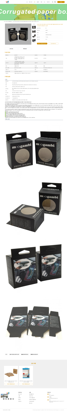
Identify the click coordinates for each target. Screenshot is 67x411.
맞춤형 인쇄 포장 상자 (34, 354)
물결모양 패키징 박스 (24, 354)
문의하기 (19, 401)
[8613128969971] (13, 399)
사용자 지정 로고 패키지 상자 (14, 354)
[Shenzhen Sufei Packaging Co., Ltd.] (7, 2)
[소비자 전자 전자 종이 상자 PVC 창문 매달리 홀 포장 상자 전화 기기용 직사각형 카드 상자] (18, 34)
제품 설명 (25, 48)
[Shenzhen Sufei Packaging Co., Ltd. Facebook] (4, 399)
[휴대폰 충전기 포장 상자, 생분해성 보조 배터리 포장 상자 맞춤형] (26, 373)
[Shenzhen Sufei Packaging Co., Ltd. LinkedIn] (8, 399)
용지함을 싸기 (10, 21)
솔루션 (19, 397)
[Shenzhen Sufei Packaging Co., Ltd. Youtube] (11, 399)
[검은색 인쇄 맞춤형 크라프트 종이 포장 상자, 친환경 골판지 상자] (11, 373)
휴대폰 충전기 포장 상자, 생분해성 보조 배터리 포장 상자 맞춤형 (26, 381)
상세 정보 (11, 48)
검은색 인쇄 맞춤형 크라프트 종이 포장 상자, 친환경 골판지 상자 (11, 381)
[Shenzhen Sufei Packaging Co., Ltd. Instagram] (6, 399)
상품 (6, 21)
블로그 (19, 399)
